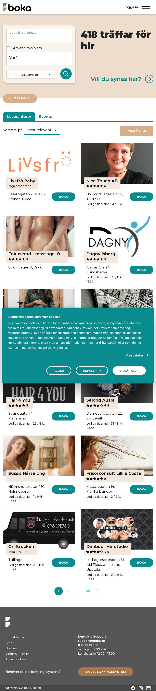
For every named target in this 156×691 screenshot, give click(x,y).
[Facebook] (133, 688)
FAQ (8, 643)
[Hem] (17, 7)
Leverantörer (19, 116)
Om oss (11, 648)
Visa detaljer (134, 355)
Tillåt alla (129, 370)
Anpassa (90, 370)
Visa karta (137, 130)
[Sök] (66, 74)
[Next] (97, 591)
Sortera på (13, 130)
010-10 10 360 (88, 645)
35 (88, 591)
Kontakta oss (14, 637)
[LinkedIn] (148, 688)
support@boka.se (91, 641)
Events (45, 116)
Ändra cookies (15, 659)
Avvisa (59, 370)
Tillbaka (21, 98)
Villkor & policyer (17, 654)
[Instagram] (141, 688)
